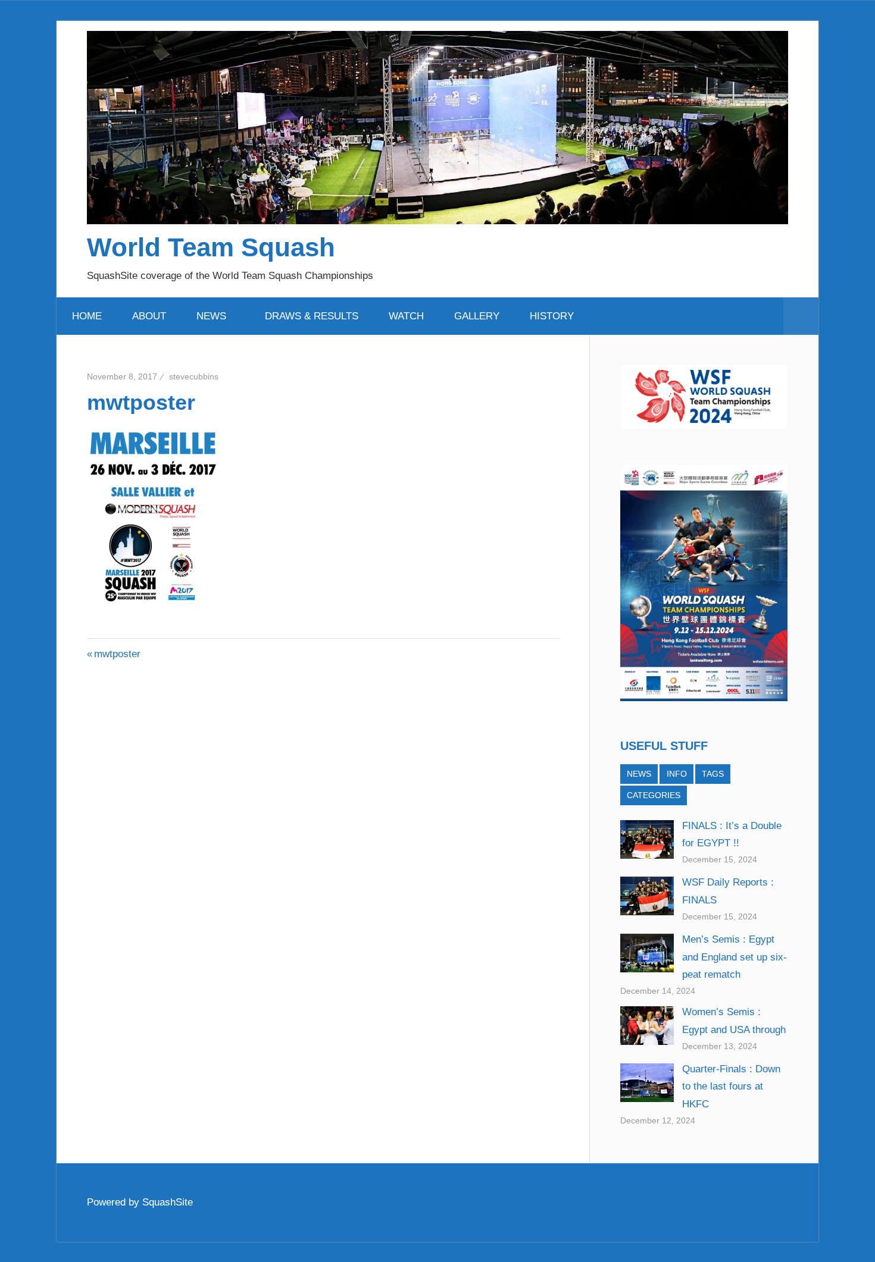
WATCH (406, 316)
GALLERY (476, 316)
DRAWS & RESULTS (311, 316)
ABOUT (149, 316)
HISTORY (552, 316)
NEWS (211, 316)
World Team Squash (211, 247)
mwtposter (116, 654)
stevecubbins (193, 376)
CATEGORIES (653, 795)
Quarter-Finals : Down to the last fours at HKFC (731, 1086)
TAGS (713, 773)
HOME (87, 316)
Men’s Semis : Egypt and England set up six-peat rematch (734, 957)
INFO (677, 773)
